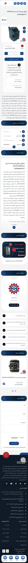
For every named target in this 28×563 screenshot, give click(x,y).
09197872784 (12, 517)
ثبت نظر (13, 443)
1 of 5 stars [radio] (17, 437)
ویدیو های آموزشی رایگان (21, 541)
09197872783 (18, 87)
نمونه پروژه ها (24, 545)
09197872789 (13, 514)
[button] (15, 391)
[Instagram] (20, 483)
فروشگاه (7, 537)
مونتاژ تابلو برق (23, 529)
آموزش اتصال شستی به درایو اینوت (14, 261)
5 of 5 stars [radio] (12, 437)
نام (24, 405)
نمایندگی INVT (23, 537)
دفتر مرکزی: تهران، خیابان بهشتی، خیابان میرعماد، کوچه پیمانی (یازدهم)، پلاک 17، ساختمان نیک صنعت (12, 494)
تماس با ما (7, 525)
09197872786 (14, 511)
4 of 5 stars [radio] (13, 437)
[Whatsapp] (25, 483)
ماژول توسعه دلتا (6, 136)
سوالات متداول (6, 533)
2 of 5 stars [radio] (15, 437)
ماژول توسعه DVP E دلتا (8, 140)
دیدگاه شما (23, 422)
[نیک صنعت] (5, 3)
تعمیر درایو (24, 525)
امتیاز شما (21, 437)
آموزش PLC (24, 533)
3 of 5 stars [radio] (14, 437)
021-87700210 (18, 81)
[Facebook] (16, 483)
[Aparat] (7, 483)
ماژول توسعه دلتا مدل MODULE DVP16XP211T (14, 377)
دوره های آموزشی (5, 541)
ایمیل (24, 414)
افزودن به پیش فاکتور (14, 59)
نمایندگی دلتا (6, 132)
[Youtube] (11, 483)
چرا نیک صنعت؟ (5, 529)
